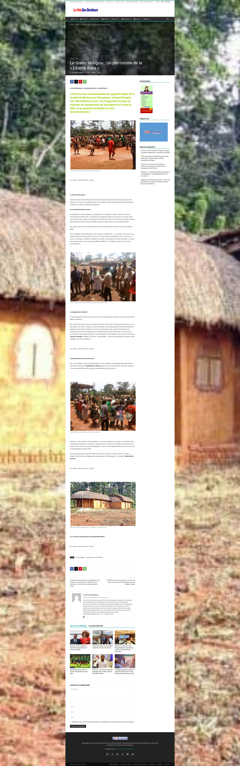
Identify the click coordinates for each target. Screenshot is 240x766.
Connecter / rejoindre (90, 1)
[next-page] (74, 677)
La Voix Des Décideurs (77, 72)
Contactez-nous (109, 1)
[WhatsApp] (85, 82)
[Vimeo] (167, 1)
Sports (147, 19)
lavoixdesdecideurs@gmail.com (125, 749)
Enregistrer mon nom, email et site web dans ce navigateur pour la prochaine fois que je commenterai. (103, 722)
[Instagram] (162, 1)
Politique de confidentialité (140, 764)
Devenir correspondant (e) (146, 1)
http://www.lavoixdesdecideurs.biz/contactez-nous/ (95, 597)
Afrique (77, 24)
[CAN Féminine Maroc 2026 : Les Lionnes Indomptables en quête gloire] (80, 661)
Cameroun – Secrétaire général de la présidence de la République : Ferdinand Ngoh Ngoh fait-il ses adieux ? (155, 174)
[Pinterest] (80, 82)
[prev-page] (71, 677)
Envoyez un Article (119, 1)
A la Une (75, 19)
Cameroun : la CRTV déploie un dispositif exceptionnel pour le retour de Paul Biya (78, 647)
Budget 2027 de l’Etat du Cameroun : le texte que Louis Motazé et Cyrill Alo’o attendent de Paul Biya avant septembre (155, 181)
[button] (168, 19)
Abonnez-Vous (100, 1)
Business (115, 19)
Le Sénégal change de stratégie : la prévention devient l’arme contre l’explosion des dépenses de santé (124, 671)
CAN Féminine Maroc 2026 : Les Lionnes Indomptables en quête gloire (79, 671)
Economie (95, 19)
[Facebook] (160, 1)
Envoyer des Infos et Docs (132, 1)
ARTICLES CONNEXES (78, 626)
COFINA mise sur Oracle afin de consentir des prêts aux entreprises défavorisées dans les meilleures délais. (121, 582)
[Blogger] (84, 617)
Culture (137, 19)
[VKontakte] (169, 1)
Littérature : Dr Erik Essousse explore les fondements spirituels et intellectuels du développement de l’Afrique (153, 166)
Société (105, 19)
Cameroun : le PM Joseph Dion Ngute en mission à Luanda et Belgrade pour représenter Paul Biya (155, 151)
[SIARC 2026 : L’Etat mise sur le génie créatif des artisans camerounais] (102, 637)
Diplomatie (126, 19)
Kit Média (159, 764)
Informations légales (126, 764)
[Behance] (157, 1)
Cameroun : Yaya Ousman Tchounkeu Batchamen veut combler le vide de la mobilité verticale (102, 671)
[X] (164, 1)
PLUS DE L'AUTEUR (96, 626)
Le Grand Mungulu (80, 557)
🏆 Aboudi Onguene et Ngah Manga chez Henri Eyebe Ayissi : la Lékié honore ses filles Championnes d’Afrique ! (155, 158)
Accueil (72, 24)
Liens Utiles (167, 764)
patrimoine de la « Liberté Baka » (95, 557)
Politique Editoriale (114, 764)
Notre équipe (152, 764)
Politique (84, 19)
